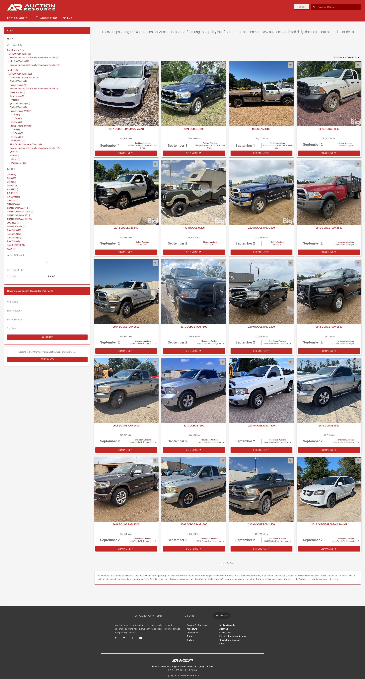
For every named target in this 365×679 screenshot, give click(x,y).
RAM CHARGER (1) (16, 245)
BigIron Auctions (345, 143)
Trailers (190, 640)
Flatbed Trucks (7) (18, 107)
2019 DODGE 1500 (193, 425)
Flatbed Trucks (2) (18, 81)
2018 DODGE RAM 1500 (126, 524)
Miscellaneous (198, 351)
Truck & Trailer (185, 347)
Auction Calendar (227, 625)
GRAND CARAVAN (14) (17, 208)
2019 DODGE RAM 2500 (261, 326)
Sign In (302, 7)
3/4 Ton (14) (17, 137)
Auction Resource (160, 666)
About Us (67, 17)
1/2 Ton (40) (17, 133)
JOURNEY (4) (13, 223)
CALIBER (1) (13, 193)
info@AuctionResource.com (184, 666)
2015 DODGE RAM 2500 (329, 326)
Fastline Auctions (142, 143)
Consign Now (47, 359)
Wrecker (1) (16, 100)
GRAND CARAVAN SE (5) (18, 215)
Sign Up (181, 359)
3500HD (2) (12, 185)
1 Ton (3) (15, 114)
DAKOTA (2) (12, 200)
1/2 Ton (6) (16, 118)
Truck (189, 636)
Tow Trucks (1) (17, 96)
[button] (68, 276)
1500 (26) (11, 174)
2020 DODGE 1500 (329, 128)
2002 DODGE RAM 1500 (194, 524)
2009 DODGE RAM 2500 (126, 425)
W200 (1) (11, 249)
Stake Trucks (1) (17, 92)
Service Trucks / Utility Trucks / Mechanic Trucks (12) (35, 65)
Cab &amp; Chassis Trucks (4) (24, 77)
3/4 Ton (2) (16, 122)
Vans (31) (14, 155)
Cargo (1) (15, 159)
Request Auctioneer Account (233, 636)
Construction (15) (15, 50)
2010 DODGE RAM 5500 (329, 227)
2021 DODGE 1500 (193, 128)
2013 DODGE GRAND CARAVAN (329, 524)
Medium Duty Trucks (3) (20, 54)
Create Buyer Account (229, 640)
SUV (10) (14, 152)
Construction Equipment (171, 351)
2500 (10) (11, 178)
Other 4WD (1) (18, 140)
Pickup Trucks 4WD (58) (21, 126)
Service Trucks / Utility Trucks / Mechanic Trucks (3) (34, 57)
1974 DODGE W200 (194, 227)
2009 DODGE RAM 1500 (261, 524)
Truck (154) (12, 70)
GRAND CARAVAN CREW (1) (20, 211)
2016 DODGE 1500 (329, 425)
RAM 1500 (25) (14, 230)
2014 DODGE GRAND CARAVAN (126, 128)
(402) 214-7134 (206, 666)
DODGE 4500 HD (261, 128)
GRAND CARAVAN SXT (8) (19, 219)
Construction (193, 632)
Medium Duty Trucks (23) (20, 74)
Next (232, 563)
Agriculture (164, 347)
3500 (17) (11, 182)
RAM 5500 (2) (13, 241)
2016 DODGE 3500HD (126, 227)
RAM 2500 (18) (14, 234)
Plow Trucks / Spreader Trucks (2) (26, 144)
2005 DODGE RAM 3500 (261, 227)
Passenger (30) (18, 163)
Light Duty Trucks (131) (19, 103)
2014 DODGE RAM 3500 (126, 326)
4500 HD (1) (12, 189)
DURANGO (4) (13, 204)
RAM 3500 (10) (14, 237)
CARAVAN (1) (13, 197)
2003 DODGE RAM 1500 (261, 425)
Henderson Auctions (345, 242)
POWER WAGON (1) (16, 226)
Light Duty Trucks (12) (19, 61)
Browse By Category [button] (17, 17)
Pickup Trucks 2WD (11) (21, 111)
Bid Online (124, 153)
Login (222, 643)
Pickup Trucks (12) (18, 85)
